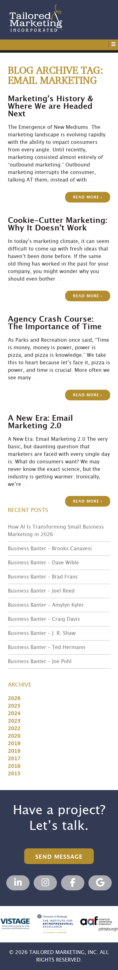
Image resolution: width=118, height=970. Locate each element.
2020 (14, 736)
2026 (14, 698)
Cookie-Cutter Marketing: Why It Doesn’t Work (57, 224)
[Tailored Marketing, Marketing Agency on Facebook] (72, 882)
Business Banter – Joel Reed (41, 591)
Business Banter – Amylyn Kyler (46, 605)
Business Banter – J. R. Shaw (42, 633)
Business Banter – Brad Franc (43, 576)
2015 (14, 773)
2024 (14, 713)
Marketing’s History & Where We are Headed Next (50, 106)
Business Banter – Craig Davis (44, 619)
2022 (14, 728)
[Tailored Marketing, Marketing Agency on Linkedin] (18, 882)
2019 (14, 743)
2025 (14, 706)
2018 (14, 751)
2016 (14, 766)
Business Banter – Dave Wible (43, 562)
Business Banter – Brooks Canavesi (50, 548)
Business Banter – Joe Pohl (40, 661)
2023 (14, 721)
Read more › (87, 197)
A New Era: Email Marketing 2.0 (40, 422)
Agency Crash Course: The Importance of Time (55, 323)
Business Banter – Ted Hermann (46, 647)
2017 (14, 758)
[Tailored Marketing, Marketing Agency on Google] (100, 882)
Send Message (59, 857)
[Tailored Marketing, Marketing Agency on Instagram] (45, 882)
